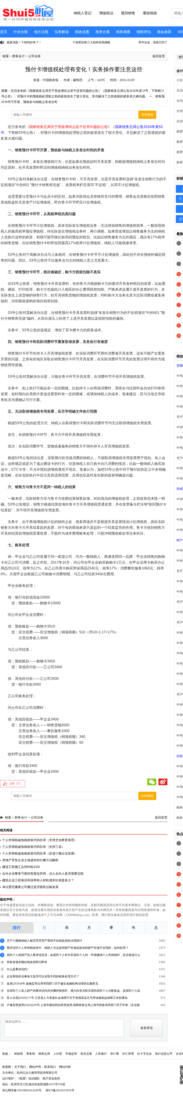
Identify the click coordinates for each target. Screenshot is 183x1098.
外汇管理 (128, 1053)
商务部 (30, 1053)
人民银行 (101, 1053)
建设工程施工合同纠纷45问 (21, 867)
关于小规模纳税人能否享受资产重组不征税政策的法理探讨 (44, 940)
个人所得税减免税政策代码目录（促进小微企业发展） (39, 853)
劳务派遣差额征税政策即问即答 (27, 962)
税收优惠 (82, 32)
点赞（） (16, 783)
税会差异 (164, 32)
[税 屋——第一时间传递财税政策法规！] (27, 20)
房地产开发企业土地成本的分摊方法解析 (30, 860)
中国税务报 (50, 80)
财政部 (18, 1053)
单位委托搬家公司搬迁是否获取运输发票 (30, 887)
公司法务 (34, 56)
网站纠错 (65, 1067)
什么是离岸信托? (17, 969)
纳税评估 (144, 32)
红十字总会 (144, 1053)
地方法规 (41, 32)
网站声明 (35, 1067)
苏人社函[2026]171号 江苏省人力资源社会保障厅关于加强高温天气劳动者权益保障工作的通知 (67, 997)
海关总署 (86, 1053)
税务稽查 (123, 32)
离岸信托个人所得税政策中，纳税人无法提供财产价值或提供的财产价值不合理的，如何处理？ (68, 947)
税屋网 (6, 1067)
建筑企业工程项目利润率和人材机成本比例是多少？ (38, 880)
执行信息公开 (164, 1053)
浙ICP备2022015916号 (60, 1090)
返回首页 (158, 56)
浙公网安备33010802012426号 (22, 1090)
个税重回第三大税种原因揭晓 (25, 42)
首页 (3, 32)
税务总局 (44, 1053)
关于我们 (20, 1067)
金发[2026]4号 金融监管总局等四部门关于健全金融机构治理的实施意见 (52, 983)
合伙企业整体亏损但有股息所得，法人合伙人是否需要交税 (42, 873)
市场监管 (71, 1053)
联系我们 (50, 1067)
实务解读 (61, 32)
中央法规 (20, 32)
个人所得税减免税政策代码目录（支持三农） (33, 846)
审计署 (114, 1053)
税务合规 (103, 32)
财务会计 (18, 56)
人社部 (57, 1053)
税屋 (5, 56)
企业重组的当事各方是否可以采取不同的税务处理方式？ (43, 976)
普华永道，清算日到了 (87, 42)
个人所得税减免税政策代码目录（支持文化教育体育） (39, 840)
